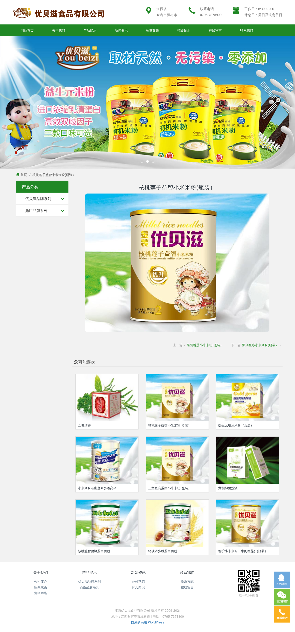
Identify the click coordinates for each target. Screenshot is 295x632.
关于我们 (58, 30)
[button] (22, 102)
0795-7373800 (210, 14)
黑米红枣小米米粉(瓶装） (260, 345)
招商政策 (152, 30)
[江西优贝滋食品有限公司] (59, 12)
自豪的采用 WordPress (147, 622)
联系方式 (187, 581)
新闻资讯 (121, 30)
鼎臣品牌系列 (36, 210)
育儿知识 (138, 587)
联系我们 (246, 30)
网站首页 (27, 30)
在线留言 (215, 30)
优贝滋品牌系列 (38, 198)
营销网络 (40, 592)
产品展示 (89, 30)
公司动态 (138, 581)
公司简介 (40, 581)
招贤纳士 (183, 30)
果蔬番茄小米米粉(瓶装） (205, 345)
